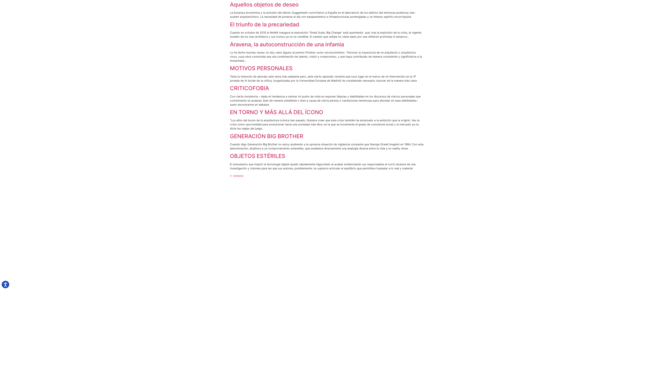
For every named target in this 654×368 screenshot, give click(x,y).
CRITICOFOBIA (249, 88)
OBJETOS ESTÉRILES (257, 156)
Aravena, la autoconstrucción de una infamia (287, 44)
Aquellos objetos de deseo (264, 4)
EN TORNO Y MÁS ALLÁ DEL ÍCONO (276, 112)
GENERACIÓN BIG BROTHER (266, 136)
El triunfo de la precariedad (264, 24)
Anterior (237, 176)
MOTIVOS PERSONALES (261, 68)
